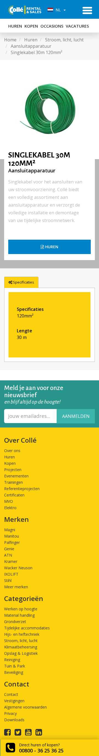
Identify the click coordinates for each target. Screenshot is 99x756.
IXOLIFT (11, 574)
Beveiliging (13, 672)
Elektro (10, 507)
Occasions (51, 26)
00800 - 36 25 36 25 (41, 750)
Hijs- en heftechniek (21, 634)
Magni (9, 529)
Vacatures (77, 26)
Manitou (11, 536)
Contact (11, 694)
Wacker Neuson (18, 567)
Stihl (8, 580)
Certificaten (14, 495)
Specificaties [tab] (23, 282)
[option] (49, 109)
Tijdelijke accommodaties (27, 628)
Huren (15, 26)
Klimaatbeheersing (20, 647)
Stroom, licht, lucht (21, 640)
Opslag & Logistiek (21, 653)
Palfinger (12, 542)
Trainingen (13, 482)
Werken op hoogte (20, 608)
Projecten (12, 469)
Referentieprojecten (22, 488)
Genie (9, 548)
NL (57, 9)
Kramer (10, 561)
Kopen (31, 26)
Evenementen (16, 476)
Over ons (12, 450)
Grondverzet (15, 621)
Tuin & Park (14, 666)
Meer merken (16, 586)
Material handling (19, 615)
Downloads (14, 719)
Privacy (10, 713)
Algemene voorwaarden (25, 707)
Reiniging (12, 659)
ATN (8, 555)
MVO (8, 501)
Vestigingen (14, 700)
